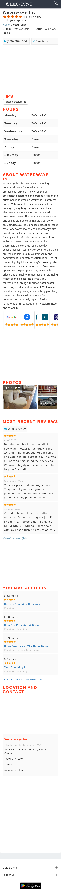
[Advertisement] (30, 69)
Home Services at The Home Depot (26, 646)
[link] (11, 320)
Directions (41, 41)
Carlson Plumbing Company (22, 604)
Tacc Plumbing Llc (16, 667)
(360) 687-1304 (16, 41)
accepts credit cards (15, 101)
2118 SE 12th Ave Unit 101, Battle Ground (25, 751)
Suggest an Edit (14, 770)
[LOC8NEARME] (18, 4)
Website (9, 764)
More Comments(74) (15, 538)
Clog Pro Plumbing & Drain (21, 625)
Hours (6, 24)
